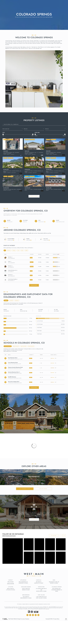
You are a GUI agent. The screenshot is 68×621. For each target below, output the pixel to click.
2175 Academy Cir (11, 271)
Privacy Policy (56, 619)
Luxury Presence (25, 619)
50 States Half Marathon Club (12, 270)
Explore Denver (43, 488)
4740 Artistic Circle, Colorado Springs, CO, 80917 (14, 363)
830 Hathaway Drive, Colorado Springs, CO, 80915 (14, 378)
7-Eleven (9, 261)
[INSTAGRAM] (30, 615)
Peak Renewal (10, 274)
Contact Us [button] (34, 519)
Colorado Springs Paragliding (12, 279)
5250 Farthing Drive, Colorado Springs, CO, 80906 (14, 368)
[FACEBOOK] (27, 615)
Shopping (14, 250)
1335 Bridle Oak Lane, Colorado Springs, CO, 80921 (15, 382)
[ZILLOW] (38, 615)
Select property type (5, 128)
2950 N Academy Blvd (11, 275)
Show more (34, 285)
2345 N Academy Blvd (11, 258)
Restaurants (9, 250)
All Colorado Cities (25, 488)
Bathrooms (25, 128)
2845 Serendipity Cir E (11, 280)
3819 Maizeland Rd (11, 267)
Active (18, 250)
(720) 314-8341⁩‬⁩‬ (11, 581)
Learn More (47, 608)
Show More (34, 387)
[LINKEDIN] (33, 615)
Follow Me (53, 535)
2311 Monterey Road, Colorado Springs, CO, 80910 (15, 373)
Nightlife (26, 250)
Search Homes (34, 196)
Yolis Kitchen (9, 257)
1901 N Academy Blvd (11, 262)
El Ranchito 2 (10, 265)
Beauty (22, 250)
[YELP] (36, 615)
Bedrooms (47, 128)
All (5, 250)
